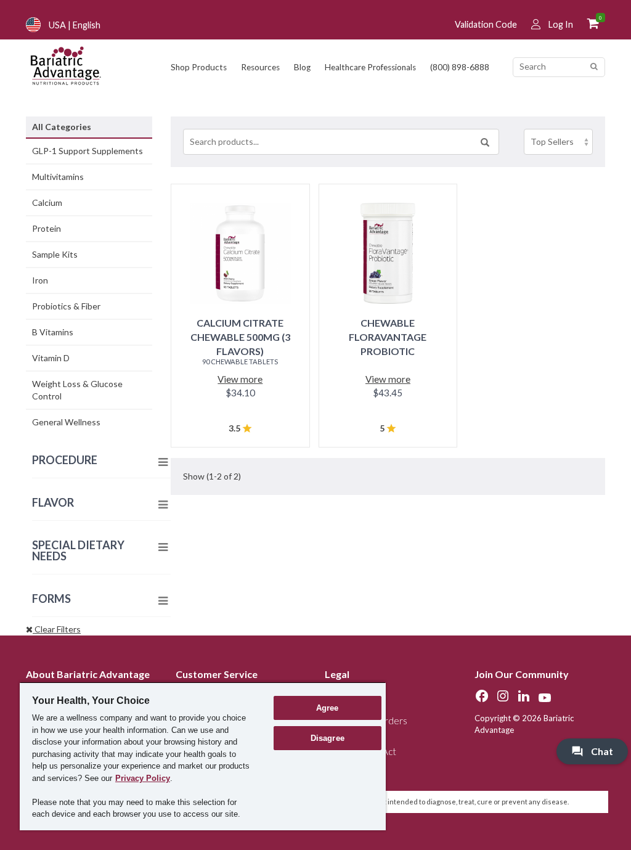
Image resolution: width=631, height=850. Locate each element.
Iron (40, 280)
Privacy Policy (142, 778)
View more (240, 379)
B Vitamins (52, 332)
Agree (327, 708)
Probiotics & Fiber (66, 306)
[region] (203, 756)
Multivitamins (58, 176)
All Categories (61, 126)
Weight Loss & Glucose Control (77, 389)
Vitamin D (51, 358)
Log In (560, 24)
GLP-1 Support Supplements (87, 150)
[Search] (594, 67)
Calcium (47, 202)
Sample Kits (55, 254)
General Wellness (66, 422)
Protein (46, 228)
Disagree (327, 738)
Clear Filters (57, 629)
